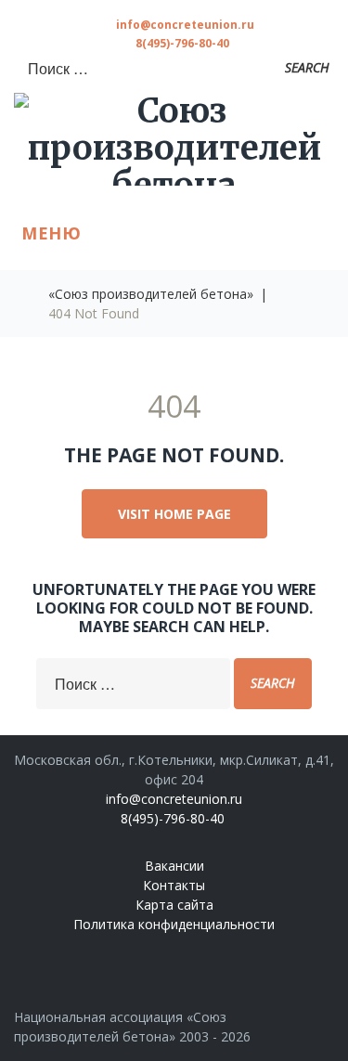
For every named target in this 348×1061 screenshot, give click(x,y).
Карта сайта (174, 904)
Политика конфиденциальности (174, 924)
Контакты (174, 885)
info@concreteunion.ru (185, 24)
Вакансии (174, 865)
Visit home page (174, 514)
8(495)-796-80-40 (182, 43)
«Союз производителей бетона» (150, 294)
